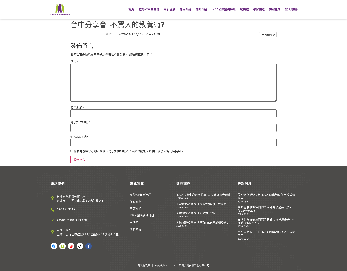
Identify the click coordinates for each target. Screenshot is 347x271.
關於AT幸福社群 (148, 9)
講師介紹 (201, 9)
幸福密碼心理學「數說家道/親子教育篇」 (203, 204)
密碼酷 (244, 9)
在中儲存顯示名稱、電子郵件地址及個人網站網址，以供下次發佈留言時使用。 (129, 151)
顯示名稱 (77, 107)
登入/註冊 (291, 9)
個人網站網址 (79, 136)
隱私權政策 (144, 265)
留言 (74, 61)
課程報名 (275, 9)
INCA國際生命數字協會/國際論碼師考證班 (203, 195)
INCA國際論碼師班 (223, 9)
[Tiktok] (80, 246)
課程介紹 (185, 9)
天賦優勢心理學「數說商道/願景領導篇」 (203, 222)
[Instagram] (71, 246)
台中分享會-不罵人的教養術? (117, 24)
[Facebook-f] (88, 246)
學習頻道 (259, 9)
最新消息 (169, 9)
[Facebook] (54, 246)
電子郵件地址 (80, 122)
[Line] (62, 246)
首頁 (131, 9)
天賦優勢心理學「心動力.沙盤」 (197, 213)
